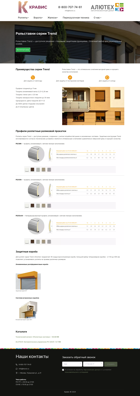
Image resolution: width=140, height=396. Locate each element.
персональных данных (92, 370)
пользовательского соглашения (76, 372)
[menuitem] (23, 17)
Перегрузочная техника (76, 17)
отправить (110, 364)
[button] (23, 17)
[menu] (70, 17)
